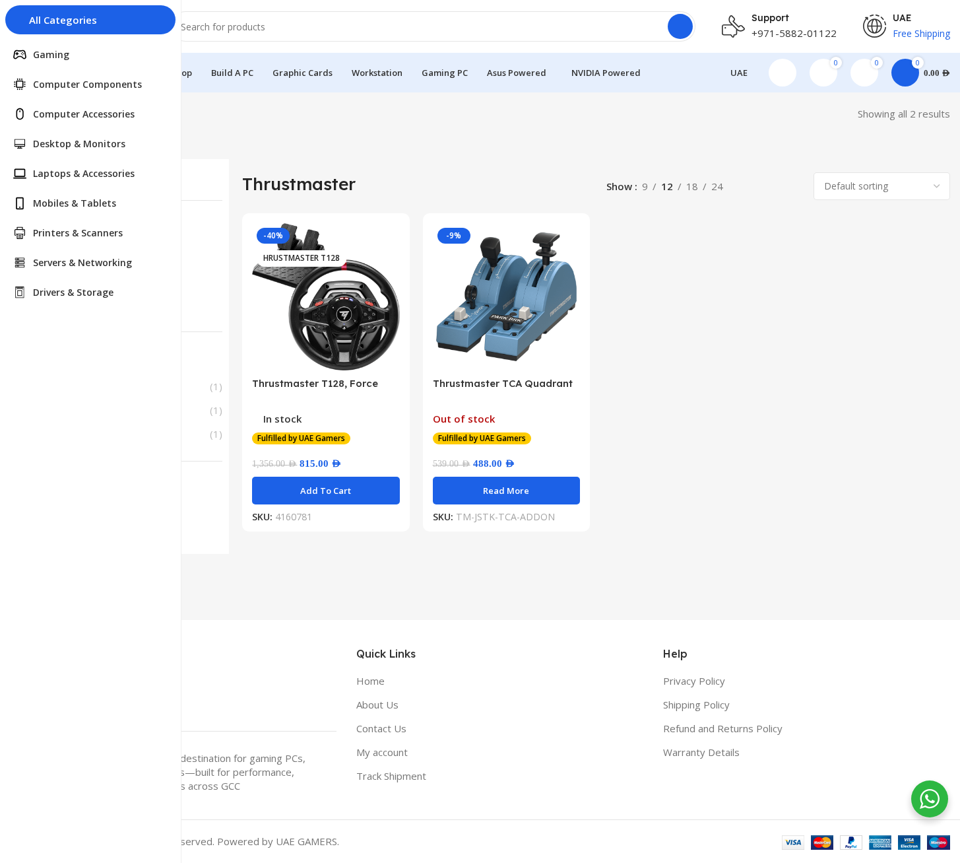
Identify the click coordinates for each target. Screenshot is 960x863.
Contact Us (381, 728)
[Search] (680, 26)
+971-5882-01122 (794, 33)
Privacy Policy (694, 680)
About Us (377, 704)
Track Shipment (391, 775)
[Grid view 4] (793, 186)
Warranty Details (701, 752)
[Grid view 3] (771, 186)
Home (370, 680)
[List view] (748, 186)
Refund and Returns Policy (723, 728)
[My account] (782, 72)
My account (382, 752)
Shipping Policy (696, 704)
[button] (325, 490)
